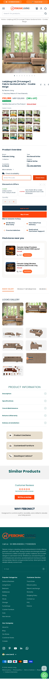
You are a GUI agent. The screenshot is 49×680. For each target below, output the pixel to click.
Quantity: (5, 197)
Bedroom (5, 588)
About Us (5, 627)
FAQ (28, 602)
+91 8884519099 (12, 2)
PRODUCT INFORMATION (26, 289)
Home (3, 19)
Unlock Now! (31, 104)
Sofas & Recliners (8, 581)
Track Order (37, 2)
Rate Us (29, 606)
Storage (5, 602)
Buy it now (24, 214)
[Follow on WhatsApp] (27, 648)
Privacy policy (17, 670)
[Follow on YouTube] (15, 648)
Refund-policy (32, 585)
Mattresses (6, 592)
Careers (5, 641)
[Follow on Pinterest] (9, 648)
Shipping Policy (32, 595)
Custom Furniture (8, 609)
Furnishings (6, 606)
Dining (4, 595)
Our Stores (5, 634)
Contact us (31, 599)
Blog (3, 631)
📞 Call (19, 255)
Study (4, 599)
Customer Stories (8, 638)
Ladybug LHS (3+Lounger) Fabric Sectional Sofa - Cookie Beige (27, 20)
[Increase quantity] (14, 201)
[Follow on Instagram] (3, 648)
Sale (3, 613)
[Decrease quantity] (5, 201)
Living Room (6, 585)
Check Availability (12, 173)
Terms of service (29, 670)
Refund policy (6, 670)
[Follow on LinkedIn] (21, 648)
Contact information (11, 672)
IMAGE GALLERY (8, 289)
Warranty (30, 592)
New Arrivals (6, 616)
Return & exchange (33, 588)
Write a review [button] (24, 497)
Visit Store (27, 255)
